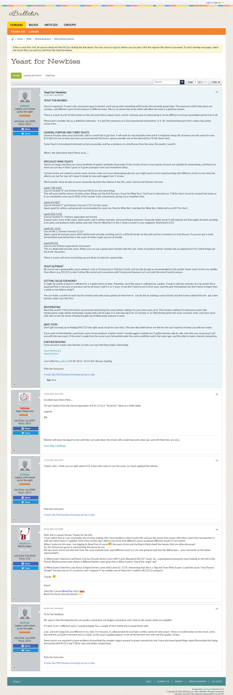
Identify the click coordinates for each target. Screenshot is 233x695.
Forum (20, 39)
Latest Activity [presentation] (33, 75)
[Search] (182, 82)
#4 (217, 529)
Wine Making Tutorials (64, 39)
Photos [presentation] (50, 75)
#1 (217, 92)
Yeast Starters (51, 353)
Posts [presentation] (16, 75)
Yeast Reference (52, 350)
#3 (217, 460)
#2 (217, 394)
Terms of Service (197, 681)
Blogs (33, 24)
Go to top (217, 681)
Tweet (27, 133)
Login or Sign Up (213, 2)
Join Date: (19, 121)
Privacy (179, 681)
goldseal (24, 105)
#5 (217, 608)
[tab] (16, 76)
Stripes (16, 681)
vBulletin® (208, 689)
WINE (28, 39)
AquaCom (25, 543)
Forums (16, 25)
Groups (70, 24)
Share (27, 129)
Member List (18, 31)
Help (148, 681)
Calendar (34, 31)
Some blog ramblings (55, 445)
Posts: (21, 124)
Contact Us (163, 681)
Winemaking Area (43, 39)
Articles (51, 24)
